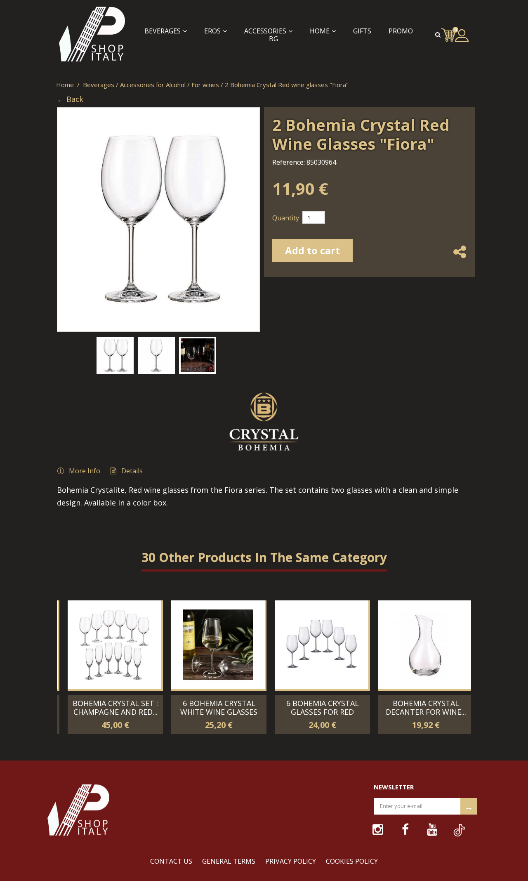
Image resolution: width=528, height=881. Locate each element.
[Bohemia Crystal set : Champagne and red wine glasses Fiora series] (108, 644)
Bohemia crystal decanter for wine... (419, 707)
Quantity (285, 217)
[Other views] (62, 353)
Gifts (362, 31)
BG (273, 39)
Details (132, 471)
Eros (212, 31)
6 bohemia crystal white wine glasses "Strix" (212, 711)
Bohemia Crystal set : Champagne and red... (108, 707)
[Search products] (439, 35)
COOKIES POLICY (352, 861)
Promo (401, 31)
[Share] (459, 259)
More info (84, 471)
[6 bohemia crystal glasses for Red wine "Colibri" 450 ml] (315, 644)
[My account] (462, 35)
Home (320, 31)
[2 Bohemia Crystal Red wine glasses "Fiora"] (115, 355)
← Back (70, 99)
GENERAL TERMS (228, 861)
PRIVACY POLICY (290, 861)
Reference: (288, 162)
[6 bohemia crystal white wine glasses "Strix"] (211, 644)
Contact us (171, 861)
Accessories (265, 31)
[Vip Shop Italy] (86, 35)
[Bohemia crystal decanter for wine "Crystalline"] (418, 644)
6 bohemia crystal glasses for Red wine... (316, 711)
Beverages (162, 31)
